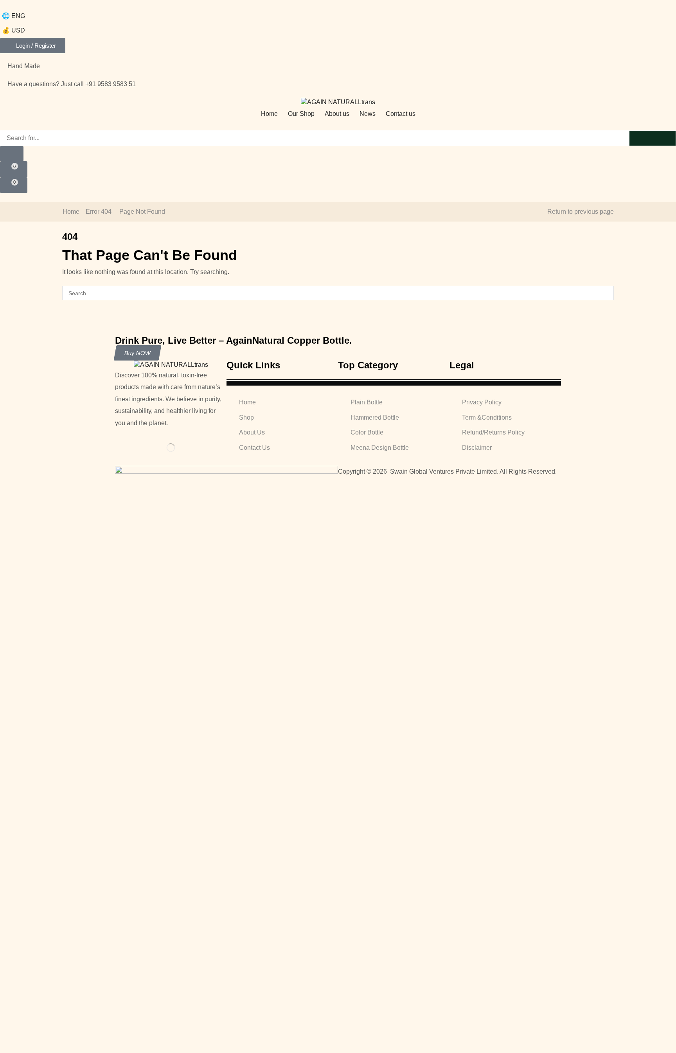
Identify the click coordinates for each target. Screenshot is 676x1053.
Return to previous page (580, 211)
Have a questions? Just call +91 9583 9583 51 (71, 84)
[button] (32, 45)
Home (71, 211)
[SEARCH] (606, 293)
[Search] (652, 138)
